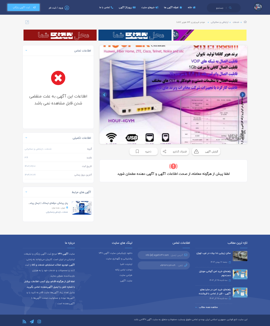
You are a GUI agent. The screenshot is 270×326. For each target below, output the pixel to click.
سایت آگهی (126, 281)
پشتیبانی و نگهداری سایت (119, 259)
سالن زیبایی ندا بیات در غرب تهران (213, 253)
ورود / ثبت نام (56, 8)
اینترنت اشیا (126, 264)
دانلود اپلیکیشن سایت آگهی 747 (115, 253)
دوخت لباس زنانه (123, 270)
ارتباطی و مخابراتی (219, 22)
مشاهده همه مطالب (208, 307)
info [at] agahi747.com (157, 255)
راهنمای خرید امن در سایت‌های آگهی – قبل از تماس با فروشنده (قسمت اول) (215, 293)
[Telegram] (32, 322)
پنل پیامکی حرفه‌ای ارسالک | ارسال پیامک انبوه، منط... (41, 203)
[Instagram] (39, 322)
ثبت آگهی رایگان (21, 7)
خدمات (236, 22)
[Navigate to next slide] (104, 94)
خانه (190, 7)
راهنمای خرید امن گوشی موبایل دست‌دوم (215, 273)
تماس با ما (104, 7)
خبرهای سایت (148, 7)
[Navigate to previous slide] (242, 94)
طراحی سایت (126, 275)
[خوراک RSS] (24, 322)
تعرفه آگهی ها (171, 7)
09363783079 (167, 265)
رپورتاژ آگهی (125, 7)
